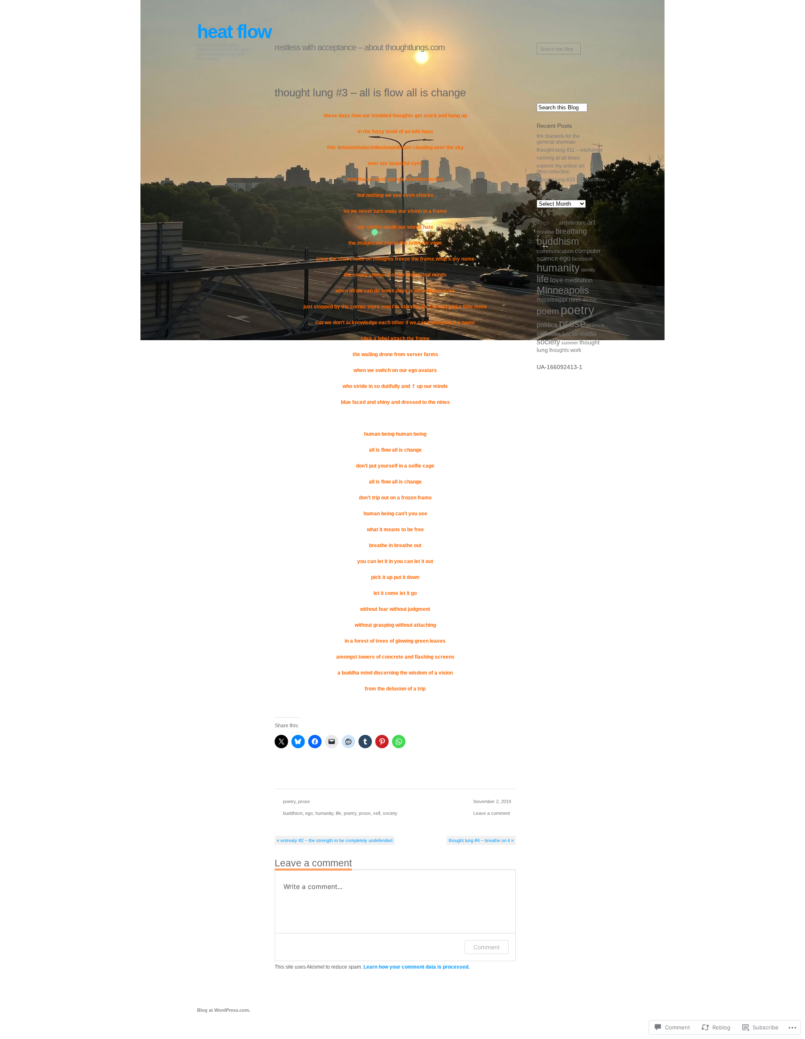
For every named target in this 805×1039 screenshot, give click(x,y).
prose (304, 801)
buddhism (293, 813)
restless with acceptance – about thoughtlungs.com (360, 47)
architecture (572, 222)
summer (569, 342)
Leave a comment (491, 813)
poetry (289, 801)
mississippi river (559, 299)
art (591, 222)
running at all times (558, 158)
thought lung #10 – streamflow (571, 180)
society (390, 813)
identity (588, 269)
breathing (571, 231)
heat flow (234, 31)
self (376, 813)
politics (547, 324)
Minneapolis (563, 290)
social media (579, 334)
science (596, 325)
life (338, 813)
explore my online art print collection (560, 169)
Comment (486, 947)
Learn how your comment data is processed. (417, 967)
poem (548, 311)
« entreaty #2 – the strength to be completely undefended (334, 840)
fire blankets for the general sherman (558, 139)
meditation (578, 280)
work (576, 350)
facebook (582, 258)
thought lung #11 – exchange (570, 150)
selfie (554, 334)
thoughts (559, 350)
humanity (324, 813)
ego (309, 813)
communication (555, 251)
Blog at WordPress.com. (223, 1010)
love (556, 280)
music (589, 300)
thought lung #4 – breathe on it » (481, 840)
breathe (545, 232)
